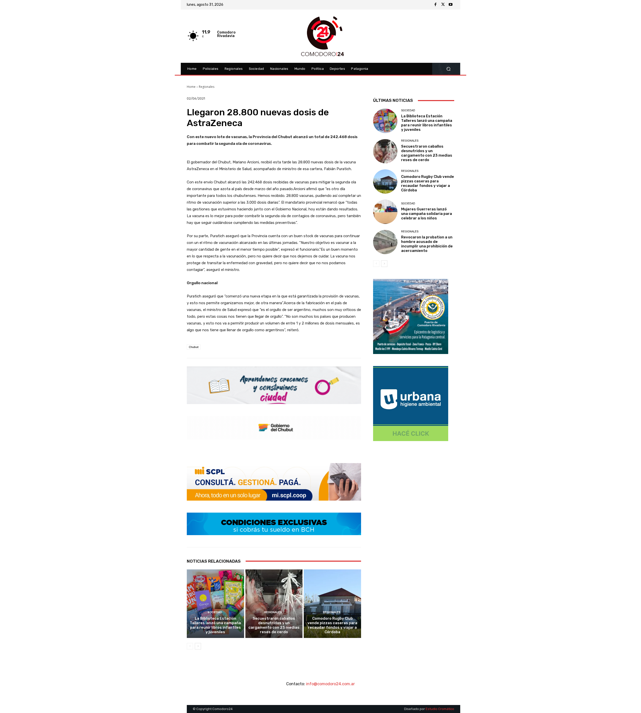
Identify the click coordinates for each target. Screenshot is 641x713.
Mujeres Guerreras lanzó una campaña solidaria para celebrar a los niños (426, 213)
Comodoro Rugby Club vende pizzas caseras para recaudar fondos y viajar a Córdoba (332, 625)
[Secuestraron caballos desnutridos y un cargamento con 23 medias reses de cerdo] (274, 603)
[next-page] (198, 646)
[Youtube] (450, 5)
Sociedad (215, 612)
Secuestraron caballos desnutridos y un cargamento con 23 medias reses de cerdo (273, 625)
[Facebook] (435, 5)
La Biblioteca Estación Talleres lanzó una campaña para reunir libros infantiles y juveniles (215, 625)
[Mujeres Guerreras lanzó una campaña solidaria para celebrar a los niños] (385, 212)
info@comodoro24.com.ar (330, 683)
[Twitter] (443, 5)
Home (191, 87)
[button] (448, 69)
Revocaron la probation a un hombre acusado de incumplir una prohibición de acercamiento (427, 244)
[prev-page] (190, 646)
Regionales (206, 87)
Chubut (194, 347)
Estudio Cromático (440, 709)
